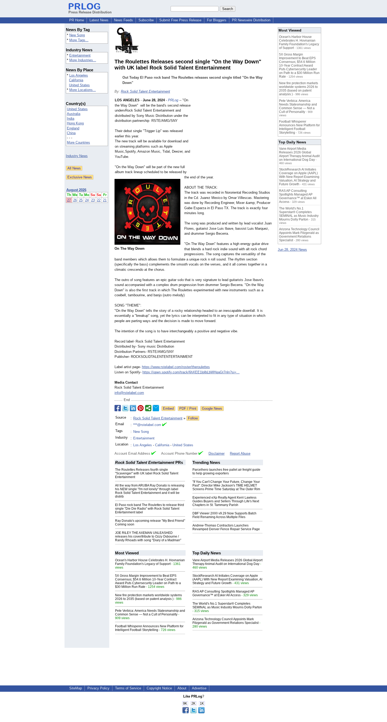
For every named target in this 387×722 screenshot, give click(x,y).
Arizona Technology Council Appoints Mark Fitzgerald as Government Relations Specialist (225, 621)
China (71, 133)
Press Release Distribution (90, 12)
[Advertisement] (233, 136)
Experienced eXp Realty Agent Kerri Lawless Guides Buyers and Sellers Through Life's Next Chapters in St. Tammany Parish (225, 501)
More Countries (78, 142)
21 (105, 200)
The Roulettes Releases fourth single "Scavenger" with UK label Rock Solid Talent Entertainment (146, 473)
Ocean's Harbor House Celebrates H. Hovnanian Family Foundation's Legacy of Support (150, 562)
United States (79, 85)
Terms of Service (128, 688)
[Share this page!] (193, 712)
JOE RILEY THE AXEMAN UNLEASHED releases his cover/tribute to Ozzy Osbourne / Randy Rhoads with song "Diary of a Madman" (148, 536)
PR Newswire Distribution (251, 20)
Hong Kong (75, 123)
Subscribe (146, 20)
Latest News (99, 20)
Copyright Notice (159, 688)
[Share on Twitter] (125, 408)
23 (93, 200)
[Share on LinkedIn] (133, 408)
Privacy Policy (98, 688)
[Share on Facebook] (118, 408)
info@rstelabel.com (129, 393)
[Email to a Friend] (156, 408)
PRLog (173, 100)
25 (81, 200)
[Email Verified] (164, 425)
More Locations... (82, 90)
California (76, 80)
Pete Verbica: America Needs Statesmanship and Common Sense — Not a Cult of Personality (150, 612)
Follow (193, 418)
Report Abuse (240, 453)
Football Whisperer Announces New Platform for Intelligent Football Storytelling (149, 628)
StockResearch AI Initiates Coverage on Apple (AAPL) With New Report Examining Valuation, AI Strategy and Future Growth (227, 579)
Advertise (199, 688)
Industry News (77, 156)
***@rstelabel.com (147, 425)
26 (75, 200)
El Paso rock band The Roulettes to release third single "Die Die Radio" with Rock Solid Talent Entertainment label (149, 508)
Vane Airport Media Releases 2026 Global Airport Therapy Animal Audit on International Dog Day (227, 562)
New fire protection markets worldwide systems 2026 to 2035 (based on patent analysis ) (148, 597)
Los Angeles (78, 75)
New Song (77, 35)
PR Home (76, 20)
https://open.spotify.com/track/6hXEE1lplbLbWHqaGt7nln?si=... (191, 372)
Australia (73, 114)
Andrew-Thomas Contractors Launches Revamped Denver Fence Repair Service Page (226, 527)
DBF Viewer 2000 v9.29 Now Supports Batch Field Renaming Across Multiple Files (224, 515)
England (73, 128)
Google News (212, 408)
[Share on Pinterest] (140, 408)
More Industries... (82, 60)
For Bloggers (216, 20)
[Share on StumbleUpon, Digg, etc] (148, 408)
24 (87, 200)
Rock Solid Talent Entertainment (145, 91)
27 (69, 200)
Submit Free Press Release (180, 20)
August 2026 (76, 190)
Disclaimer (217, 453)
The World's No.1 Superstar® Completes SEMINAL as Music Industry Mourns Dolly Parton (227, 605)
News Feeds (123, 20)
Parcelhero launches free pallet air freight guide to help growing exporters (226, 471)
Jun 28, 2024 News (292, 250)
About (181, 688)
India (70, 119)
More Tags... (78, 40)
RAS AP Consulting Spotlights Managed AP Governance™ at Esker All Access (223, 593)
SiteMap (75, 688)
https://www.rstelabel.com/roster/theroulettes (176, 367)
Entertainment (80, 55)
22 (99, 200)
